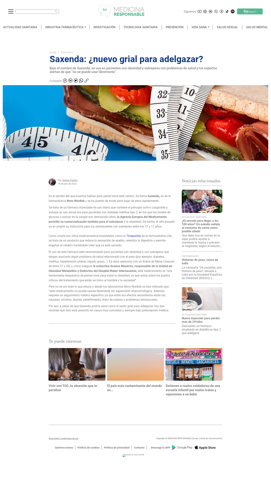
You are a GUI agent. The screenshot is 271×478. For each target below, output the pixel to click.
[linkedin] (70, 81)
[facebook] (65, 81)
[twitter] (76, 81)
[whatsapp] (81, 81)
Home (53, 52)
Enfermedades (190, 256)
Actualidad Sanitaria (194, 217)
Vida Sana (67, 52)
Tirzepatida (133, 236)
